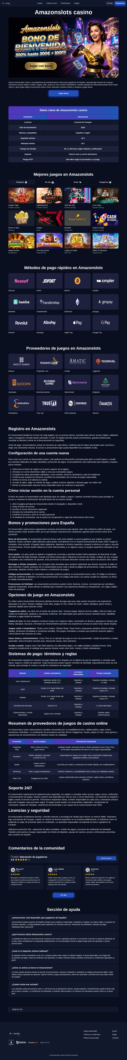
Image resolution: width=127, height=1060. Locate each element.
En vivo (48, 182)
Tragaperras (103, 182)
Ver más (64, 895)
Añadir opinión (106, 858)
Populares (20, 182)
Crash (76, 182)
